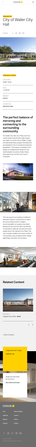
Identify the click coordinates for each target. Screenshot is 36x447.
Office (5, 98)
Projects (5, 423)
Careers (16, 415)
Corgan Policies (7, 438)
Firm (4, 411)
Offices (16, 419)
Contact (16, 423)
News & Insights (18, 411)
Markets (5, 419)
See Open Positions (13, 382)
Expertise (5, 415)
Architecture (8, 106)
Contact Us (10, 354)
